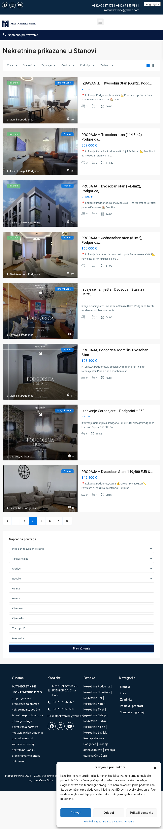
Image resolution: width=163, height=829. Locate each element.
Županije (46, 65)
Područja (85, 65)
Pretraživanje (81, 648)
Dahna (13, 222)
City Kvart (15, 334)
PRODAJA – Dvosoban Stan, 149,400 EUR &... (117, 472)
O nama (129, 821)
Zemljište (126, 699)
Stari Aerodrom (18, 274)
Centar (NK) (16, 508)
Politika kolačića (92, 821)
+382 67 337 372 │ (104, 5)
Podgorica (27, 119)
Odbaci (109, 812)
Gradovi (65, 65)
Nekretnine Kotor (94, 703)
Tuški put (22, 171)
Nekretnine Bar (92, 698)
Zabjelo (22, 222)
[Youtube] (20, 5)
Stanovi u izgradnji (132, 712)
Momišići (15, 119)
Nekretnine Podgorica (97, 686)
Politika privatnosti (113, 821)
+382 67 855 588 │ (127, 5)
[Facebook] (5, 5)
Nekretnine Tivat (93, 709)
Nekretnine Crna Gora (96, 692)
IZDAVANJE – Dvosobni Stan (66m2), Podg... (117, 83)
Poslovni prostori (131, 706)
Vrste (10, 65)
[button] (155, 767)
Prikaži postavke (141, 812)
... (121, 99)
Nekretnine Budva (94, 721)
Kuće (123, 693)
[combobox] (81, 549)
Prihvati (76, 812)
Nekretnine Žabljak (95, 732)
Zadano (104, 65)
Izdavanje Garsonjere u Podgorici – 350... (114, 411)
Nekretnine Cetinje (95, 715)
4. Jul (13, 171)
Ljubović (14, 456)
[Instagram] (12, 5)
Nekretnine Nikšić (94, 726)
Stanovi (27, 65)
